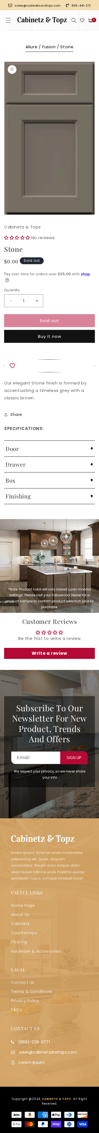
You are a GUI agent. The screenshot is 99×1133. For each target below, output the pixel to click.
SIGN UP (74, 758)
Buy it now (49, 336)
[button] (8, 20)
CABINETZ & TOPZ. (57, 1099)
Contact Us (22, 982)
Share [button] (16, 414)
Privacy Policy (25, 1000)
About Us (20, 914)
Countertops (24, 933)
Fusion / (51, 47)
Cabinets (20, 923)
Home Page (23, 905)
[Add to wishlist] (49, 365)
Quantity (12, 290)
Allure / (34, 47)
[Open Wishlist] (82, 20)
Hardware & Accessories (36, 951)
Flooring (19, 942)
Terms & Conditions (31, 991)
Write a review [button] (49, 653)
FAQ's (16, 1009)
